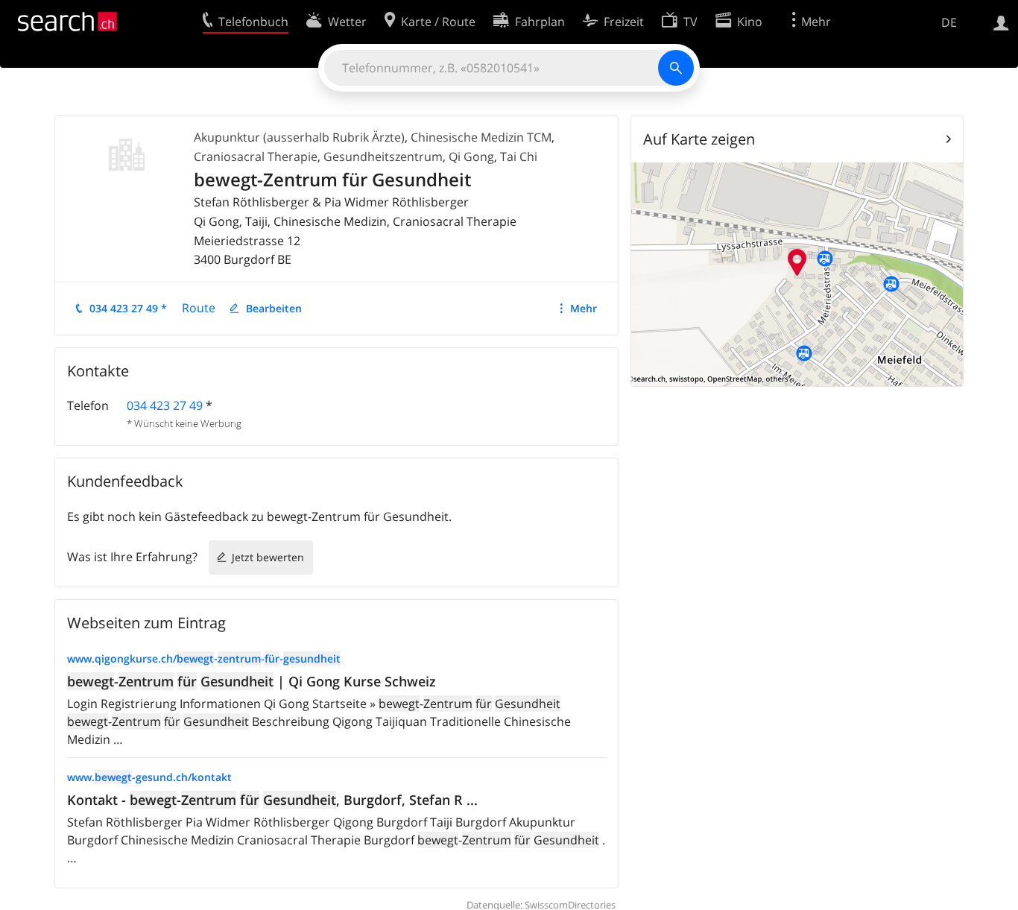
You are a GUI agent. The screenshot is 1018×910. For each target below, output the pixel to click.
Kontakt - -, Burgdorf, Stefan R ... (272, 800)
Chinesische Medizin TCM (481, 137)
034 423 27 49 (165, 405)
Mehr (583, 308)
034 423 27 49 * (128, 308)
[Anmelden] (1001, 21)
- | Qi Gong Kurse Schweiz (251, 681)
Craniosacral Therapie (255, 156)
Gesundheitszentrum (383, 156)
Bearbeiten (274, 308)
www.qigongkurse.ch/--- (204, 658)
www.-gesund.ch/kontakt (149, 777)
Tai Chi (518, 156)
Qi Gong (471, 156)
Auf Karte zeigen (699, 139)
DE (949, 22)
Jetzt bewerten (268, 557)
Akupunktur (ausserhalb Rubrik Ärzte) (299, 137)
